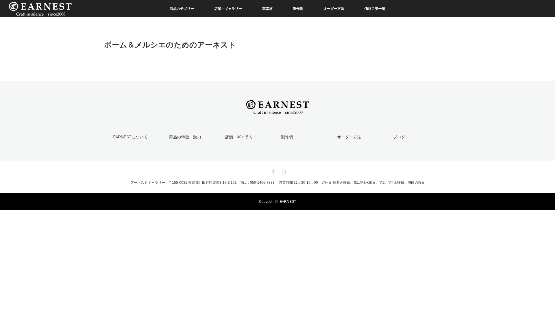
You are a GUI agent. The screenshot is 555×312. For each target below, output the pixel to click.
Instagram (282, 170)
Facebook (272, 170)
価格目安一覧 (375, 9)
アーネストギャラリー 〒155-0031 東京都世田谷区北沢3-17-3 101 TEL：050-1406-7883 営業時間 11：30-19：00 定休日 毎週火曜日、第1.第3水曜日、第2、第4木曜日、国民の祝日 (277, 182)
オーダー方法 (333, 9)
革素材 (267, 9)
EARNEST (288, 202)
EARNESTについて (130, 137)
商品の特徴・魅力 (185, 137)
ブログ (399, 137)
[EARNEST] (277, 110)
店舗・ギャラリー (228, 9)
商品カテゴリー (182, 9)
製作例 (298, 9)
